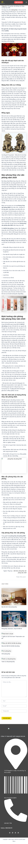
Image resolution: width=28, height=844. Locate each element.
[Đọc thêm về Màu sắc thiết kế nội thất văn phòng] (11, 643)
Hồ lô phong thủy (6, 653)
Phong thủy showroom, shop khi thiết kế (12, 628)
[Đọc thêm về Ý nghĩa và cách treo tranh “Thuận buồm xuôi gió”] (7, 633)
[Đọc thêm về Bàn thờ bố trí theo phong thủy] (14, 596)
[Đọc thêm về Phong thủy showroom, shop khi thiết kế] (14, 618)
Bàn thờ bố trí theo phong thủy (9, 607)
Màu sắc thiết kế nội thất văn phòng (11, 646)
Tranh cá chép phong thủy (8, 661)
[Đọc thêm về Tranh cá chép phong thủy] (9, 658)
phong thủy (14, 10)
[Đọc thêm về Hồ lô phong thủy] (6, 651)
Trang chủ (4, 6)
